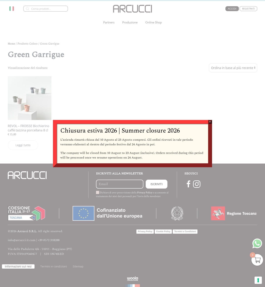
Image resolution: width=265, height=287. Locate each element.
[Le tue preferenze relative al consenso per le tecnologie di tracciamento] (258, 280)
